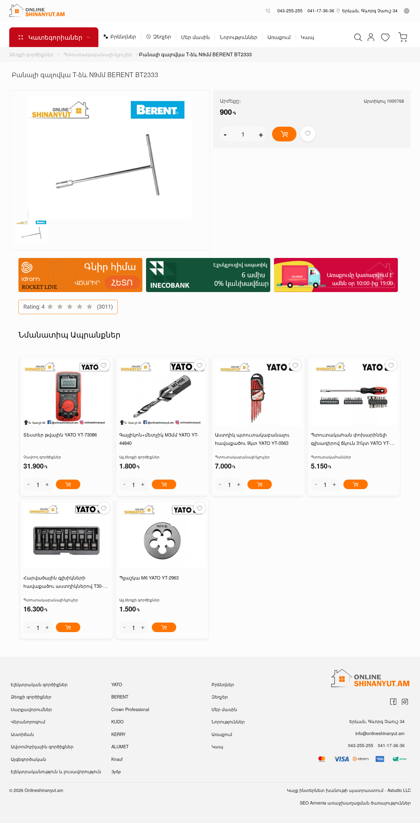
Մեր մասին (195, 38)
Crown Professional (130, 709)
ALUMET (120, 746)
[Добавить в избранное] (307, 133)
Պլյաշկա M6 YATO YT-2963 (149, 577)
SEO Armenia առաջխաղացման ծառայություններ (355, 803)
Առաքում (279, 38)
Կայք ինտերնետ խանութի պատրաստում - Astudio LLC (349, 790)
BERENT (120, 697)
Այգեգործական (28, 759)
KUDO (117, 721)
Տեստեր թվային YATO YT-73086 (60, 434)
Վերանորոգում (28, 721)
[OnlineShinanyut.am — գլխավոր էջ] (37, 10)
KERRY (118, 734)
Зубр (116, 771)
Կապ (307, 38)
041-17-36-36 (319, 10)
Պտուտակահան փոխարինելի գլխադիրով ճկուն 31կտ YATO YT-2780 (350, 439)
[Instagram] (405, 702)
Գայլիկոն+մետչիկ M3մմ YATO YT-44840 (159, 438)
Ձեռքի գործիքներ (31, 54)
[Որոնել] (357, 37)
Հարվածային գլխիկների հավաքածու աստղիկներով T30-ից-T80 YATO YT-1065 (63, 582)
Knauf (117, 759)
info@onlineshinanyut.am (380, 733)
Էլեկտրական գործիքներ (39, 684)
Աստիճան (22, 734)
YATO (116, 684)
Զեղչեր (162, 37)
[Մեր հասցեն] (338, 10)
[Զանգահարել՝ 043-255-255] (269, 10)
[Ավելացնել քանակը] (47, 484)
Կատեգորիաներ (55, 37)
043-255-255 (289, 10)
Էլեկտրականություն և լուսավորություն (56, 771)
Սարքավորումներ (31, 709)
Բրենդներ (123, 37)
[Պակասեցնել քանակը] (28, 484)
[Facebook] (393, 702)
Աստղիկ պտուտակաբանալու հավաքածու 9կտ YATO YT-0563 (252, 438)
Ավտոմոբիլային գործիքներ (42, 746)
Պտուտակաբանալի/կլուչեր (97, 54)
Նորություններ (238, 38)
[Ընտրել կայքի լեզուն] (406, 10)
